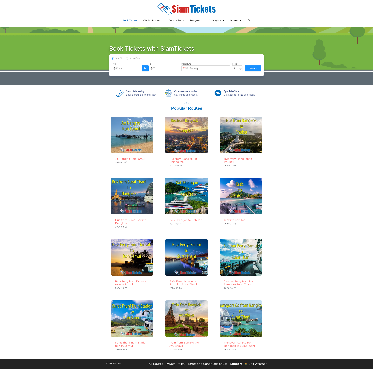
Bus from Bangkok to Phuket (238, 160)
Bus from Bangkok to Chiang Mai (183, 160)
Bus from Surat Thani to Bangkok (130, 221)
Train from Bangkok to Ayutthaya (184, 344)
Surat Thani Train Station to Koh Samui (131, 344)
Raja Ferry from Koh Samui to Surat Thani (183, 283)
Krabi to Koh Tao (234, 220)
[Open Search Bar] (248, 20)
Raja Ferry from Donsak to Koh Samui (130, 283)
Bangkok (195, 20)
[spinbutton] (237, 68)
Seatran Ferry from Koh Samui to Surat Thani (239, 283)
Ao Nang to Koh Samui (130, 158)
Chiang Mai (215, 20)
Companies (175, 20)
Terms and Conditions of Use (207, 364)
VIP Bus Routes (151, 20)
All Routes (156, 364)
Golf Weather (257, 364)
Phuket (234, 20)
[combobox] (128, 68)
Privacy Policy (175, 364)
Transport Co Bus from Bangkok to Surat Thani (239, 344)
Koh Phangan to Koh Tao (185, 220)
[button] (240, 67)
